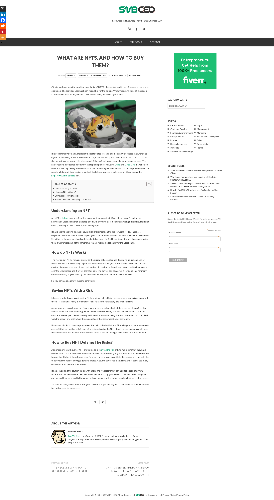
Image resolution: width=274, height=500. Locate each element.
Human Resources (178, 144)
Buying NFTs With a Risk (67, 195)
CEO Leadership (177, 125)
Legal (199, 125)
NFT (102, 402)
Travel (200, 148)
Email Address (194, 233)
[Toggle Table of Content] (147, 184)
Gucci (117, 164)
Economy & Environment (181, 133)
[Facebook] (3, 20)
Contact (155, 42)
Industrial (174, 148)
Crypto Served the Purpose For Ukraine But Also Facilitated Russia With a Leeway (127, 471)
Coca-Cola (130, 164)
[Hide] (1, 43)
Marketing (201, 133)
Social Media (202, 144)
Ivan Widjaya (135, 75)
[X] (3, 9)
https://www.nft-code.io (63, 175)
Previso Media (168, 495)
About (118, 42)
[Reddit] (3, 26)
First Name (194, 244)
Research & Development (208, 136)
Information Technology (92, 75)
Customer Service (178, 129)
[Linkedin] (3, 14)
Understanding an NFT (66, 188)
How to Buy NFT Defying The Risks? (73, 199)
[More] (3, 37)
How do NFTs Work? (65, 192)
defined (65, 218)
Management (203, 129)
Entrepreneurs (177, 136)
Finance (71, 75)
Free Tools (136, 42)
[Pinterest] (3, 31)
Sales (199, 140)
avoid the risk (107, 349)
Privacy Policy (182, 495)
